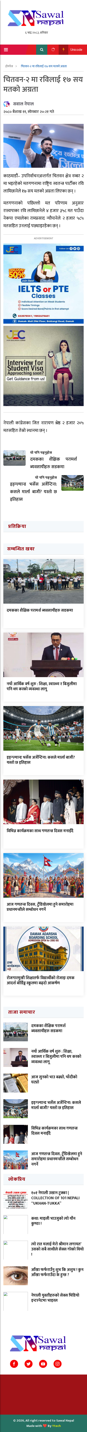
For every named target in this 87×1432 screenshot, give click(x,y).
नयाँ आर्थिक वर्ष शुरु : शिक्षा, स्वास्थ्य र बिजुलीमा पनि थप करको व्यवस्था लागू (42, 687)
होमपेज (9, 66)
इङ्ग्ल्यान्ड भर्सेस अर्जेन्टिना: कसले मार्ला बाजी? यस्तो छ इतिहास (41, 760)
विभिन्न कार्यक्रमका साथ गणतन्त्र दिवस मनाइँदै (40, 831)
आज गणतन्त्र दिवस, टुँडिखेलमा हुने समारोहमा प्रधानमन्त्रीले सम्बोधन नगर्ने (40, 907)
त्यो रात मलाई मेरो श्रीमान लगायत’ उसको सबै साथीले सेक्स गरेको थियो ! (57, 1249)
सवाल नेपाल (23, 104)
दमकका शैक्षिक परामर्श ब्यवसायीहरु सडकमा (40, 610)
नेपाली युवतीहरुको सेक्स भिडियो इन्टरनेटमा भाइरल (55, 1298)
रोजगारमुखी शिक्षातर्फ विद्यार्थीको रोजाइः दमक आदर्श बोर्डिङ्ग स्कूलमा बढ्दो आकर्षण (41, 981)
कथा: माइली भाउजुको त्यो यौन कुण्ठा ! (53, 1221)
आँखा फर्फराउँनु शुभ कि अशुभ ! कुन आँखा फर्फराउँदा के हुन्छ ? (57, 1272)
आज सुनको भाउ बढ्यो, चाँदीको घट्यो (54, 1080)
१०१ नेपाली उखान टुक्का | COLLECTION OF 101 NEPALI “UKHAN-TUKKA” (55, 1198)
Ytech (56, 1426)
